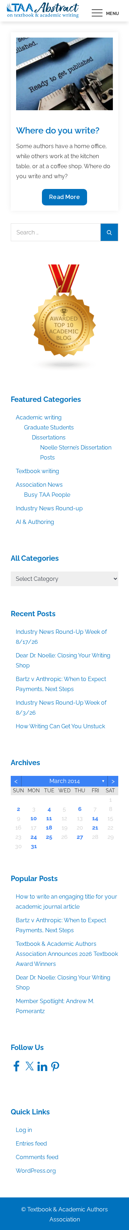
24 (33, 836)
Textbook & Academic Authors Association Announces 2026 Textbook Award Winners (67, 953)
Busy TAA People (47, 494)
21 (95, 827)
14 (95, 818)
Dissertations (49, 437)
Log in (24, 1130)
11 (49, 818)
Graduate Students (49, 427)
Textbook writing (37, 471)
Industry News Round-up (49, 508)
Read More (64, 199)
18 (49, 827)
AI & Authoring (35, 522)
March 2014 (64, 781)
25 (49, 836)
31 (34, 846)
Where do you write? (58, 130)
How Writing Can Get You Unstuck (60, 726)
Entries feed (31, 1143)
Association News (39, 484)
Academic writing (39, 417)
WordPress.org (36, 1170)
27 (80, 836)
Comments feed (37, 1157)
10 (33, 818)
